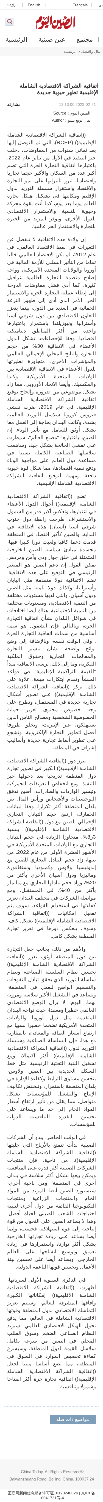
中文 (11, 5)
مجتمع (85, 39)
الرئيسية (16, 39)
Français (80, 5)
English (34, 5)
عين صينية (51, 39)
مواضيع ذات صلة (72, 1419)
